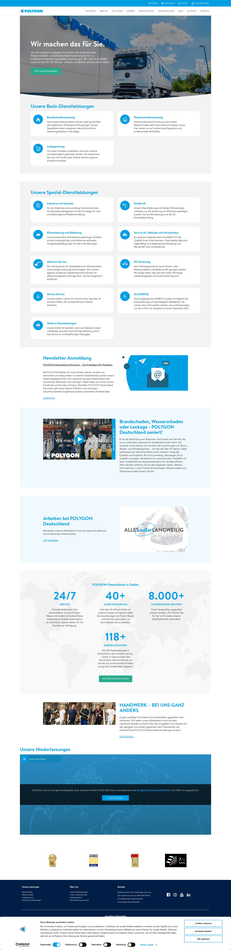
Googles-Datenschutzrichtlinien (153, 790)
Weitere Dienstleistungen (31, 900)
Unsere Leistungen (30, 886)
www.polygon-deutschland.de (129, 902)
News (180, 11)
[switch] (82, 946)
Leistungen (90, 11)
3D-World (191, 11)
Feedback (204, 11)
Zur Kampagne (127, 737)
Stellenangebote (76, 897)
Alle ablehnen (203, 939)
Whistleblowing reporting (79, 900)
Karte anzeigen (115, 798)
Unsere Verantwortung (78, 895)
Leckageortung (27, 897)
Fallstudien (117, 11)
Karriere (130, 11)
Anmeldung (49, 398)
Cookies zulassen (203, 923)
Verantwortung (146, 11)
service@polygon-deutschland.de (130, 899)
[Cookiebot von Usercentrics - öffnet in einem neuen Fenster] (22, 945)
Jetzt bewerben (50, 541)
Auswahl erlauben (203, 931)
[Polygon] (31, 11)
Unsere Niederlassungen (79, 892)
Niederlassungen (166, 11)
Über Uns (104, 11)
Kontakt (121, 886)
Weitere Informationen (115, 678)
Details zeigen (146, 945)
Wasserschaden (27, 895)
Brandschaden (27, 892)
